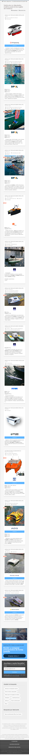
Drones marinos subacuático (11, 691)
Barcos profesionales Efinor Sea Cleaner (13, 714)
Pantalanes (7, 697)
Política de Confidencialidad (15, 674)
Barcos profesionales (15, 700)
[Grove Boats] (14, 609)
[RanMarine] (14, 575)
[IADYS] (14, 528)
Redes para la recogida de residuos (12, 694)
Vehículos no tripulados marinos (11, 688)
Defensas (7, 700)
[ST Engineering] (14, 42)
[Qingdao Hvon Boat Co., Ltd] (14, 388)
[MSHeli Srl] (14, 479)
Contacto (14, 45)
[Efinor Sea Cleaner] (14, 224)
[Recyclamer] (14, 434)
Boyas (6, 703)
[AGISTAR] (14, 269)
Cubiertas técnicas (16, 697)
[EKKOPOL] (14, 86)
